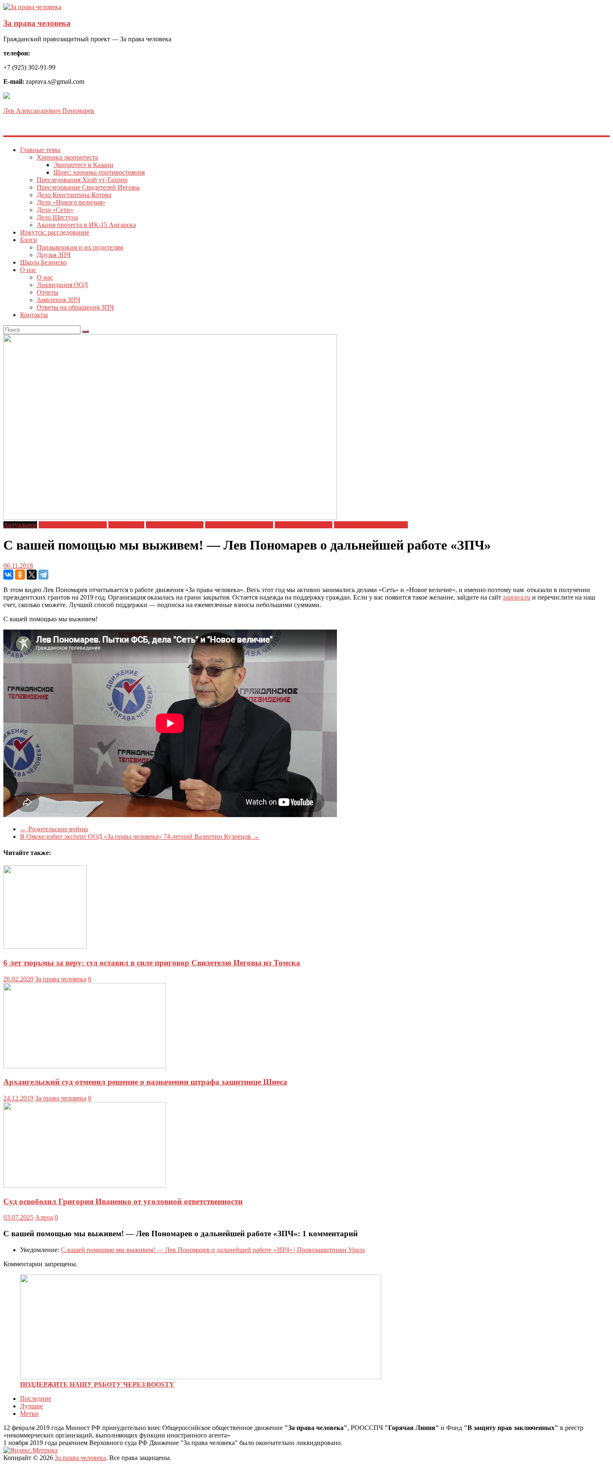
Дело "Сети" (126, 524)
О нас (28, 269)
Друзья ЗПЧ (53, 254)
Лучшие (31, 1406)
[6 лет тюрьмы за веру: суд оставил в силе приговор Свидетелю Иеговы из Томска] (45, 946)
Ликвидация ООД (62, 284)
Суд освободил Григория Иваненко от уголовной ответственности (123, 1201)
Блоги (28, 239)
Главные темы (40, 149)
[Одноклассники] (20, 575)
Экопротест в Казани (83, 164)
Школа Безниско (43, 262)
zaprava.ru (516, 597)
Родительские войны (54, 828)
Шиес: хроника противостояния (99, 172)
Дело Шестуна (57, 217)
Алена (44, 1217)
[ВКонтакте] (8, 575)
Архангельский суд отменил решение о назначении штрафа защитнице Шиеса (145, 1082)
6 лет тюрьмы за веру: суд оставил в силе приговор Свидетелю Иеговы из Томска (151, 962)
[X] (32, 575)
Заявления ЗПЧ (58, 299)
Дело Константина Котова (74, 194)
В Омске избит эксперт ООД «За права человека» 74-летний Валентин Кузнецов (139, 836)
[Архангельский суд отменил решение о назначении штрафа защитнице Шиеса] (84, 1066)
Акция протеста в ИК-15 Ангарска (86, 224)
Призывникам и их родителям (80, 247)
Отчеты (47, 292)
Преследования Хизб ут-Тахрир (82, 179)
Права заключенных (303, 524)
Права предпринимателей (371, 524)
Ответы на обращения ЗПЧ (75, 307)
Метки (29, 1413)
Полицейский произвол (239, 524)
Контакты (34, 314)
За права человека (36, 23)
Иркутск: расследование (54, 232)
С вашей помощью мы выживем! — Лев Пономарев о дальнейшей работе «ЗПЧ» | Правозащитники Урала (213, 1249)
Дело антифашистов (174, 524)
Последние (35, 1398)
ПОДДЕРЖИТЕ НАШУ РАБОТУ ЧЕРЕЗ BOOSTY (97, 1384)
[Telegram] (43, 575)
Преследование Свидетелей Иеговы (88, 187)
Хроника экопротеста (67, 157)
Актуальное (20, 524)
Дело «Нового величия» (71, 202)
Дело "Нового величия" (73, 524)
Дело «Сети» (55, 209)
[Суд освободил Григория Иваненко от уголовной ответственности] (84, 1185)
